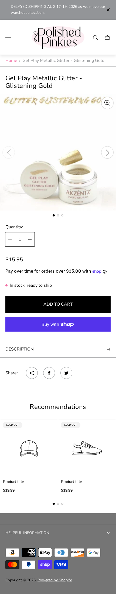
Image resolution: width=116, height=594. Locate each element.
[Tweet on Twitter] (66, 373)
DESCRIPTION (19, 349)
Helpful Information (27, 532)
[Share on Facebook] (49, 373)
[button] (54, 215)
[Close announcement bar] (107, 9)
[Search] (95, 38)
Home (11, 61)
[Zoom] (107, 103)
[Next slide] (107, 152)
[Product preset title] (29, 448)
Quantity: (14, 227)
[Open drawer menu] (8, 38)
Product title (13, 482)
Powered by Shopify (54, 580)
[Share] (32, 373)
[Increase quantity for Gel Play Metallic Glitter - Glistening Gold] (30, 239)
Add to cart (58, 304)
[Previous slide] (9, 152)
